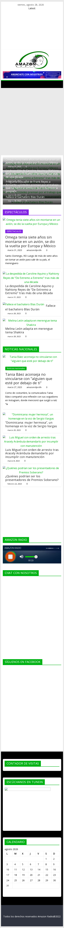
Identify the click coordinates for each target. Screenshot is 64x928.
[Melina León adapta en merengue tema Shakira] (31, 320)
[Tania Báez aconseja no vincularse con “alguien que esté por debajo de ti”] (32, 357)
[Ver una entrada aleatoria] (58, 84)
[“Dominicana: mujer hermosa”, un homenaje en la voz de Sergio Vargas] (31, 414)
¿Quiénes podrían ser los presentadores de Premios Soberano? (32, 478)
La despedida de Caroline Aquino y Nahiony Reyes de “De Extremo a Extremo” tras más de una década (32, 174)
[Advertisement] (32, 122)
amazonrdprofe (34, 250)
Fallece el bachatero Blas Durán (25, 197)
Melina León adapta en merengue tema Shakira (29, 330)
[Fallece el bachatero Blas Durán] (23, 304)
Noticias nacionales (16, 368)
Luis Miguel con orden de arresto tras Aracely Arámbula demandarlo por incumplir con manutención (32, 453)
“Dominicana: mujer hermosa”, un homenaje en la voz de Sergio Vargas (31, 424)
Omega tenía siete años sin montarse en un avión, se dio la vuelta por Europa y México (32, 161)
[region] (32, 74)
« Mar (8, 893)
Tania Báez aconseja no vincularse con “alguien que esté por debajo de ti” (28, 378)
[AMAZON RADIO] (6, 84)
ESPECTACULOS (14, 231)
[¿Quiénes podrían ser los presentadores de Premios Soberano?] (31, 468)
